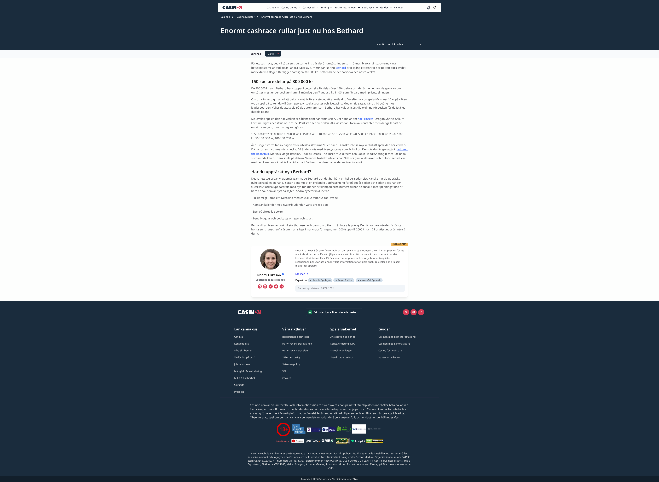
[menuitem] (273, 7)
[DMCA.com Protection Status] (374, 441)
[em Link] (282, 286)
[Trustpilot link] (358, 441)
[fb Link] (260, 286)
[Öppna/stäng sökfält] (435, 7)
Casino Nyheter (246, 16)
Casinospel (309, 7)
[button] (428, 7)
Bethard (341, 68)
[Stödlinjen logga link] (282, 441)
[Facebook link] (421, 312)
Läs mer (300, 273)
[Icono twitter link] (406, 312)
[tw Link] (271, 286)
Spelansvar (368, 7)
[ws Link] (276, 286)
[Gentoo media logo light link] (313, 441)
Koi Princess (365, 119)
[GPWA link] (343, 441)
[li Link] (265, 286)
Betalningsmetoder (345, 7)
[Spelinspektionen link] (298, 429)
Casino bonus (289, 7)
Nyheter (398, 7)
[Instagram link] (414, 312)
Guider (384, 7)
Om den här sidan (392, 44)
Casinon (271, 7)
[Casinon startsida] (233, 7)
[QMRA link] (328, 441)
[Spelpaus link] (297, 441)
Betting (325, 7)
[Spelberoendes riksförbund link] (374, 429)
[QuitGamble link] (359, 429)
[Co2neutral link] (344, 429)
